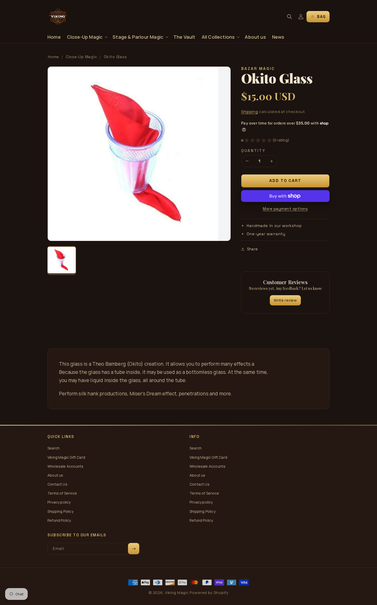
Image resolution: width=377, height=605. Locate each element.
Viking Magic (177, 592)
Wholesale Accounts (65, 466)
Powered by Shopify (209, 592)
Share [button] (252, 249)
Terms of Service (62, 493)
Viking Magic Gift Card (66, 457)
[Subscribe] (133, 548)
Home (53, 56)
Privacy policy (59, 502)
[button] (87, 37)
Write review (285, 300)
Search (53, 448)
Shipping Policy (60, 511)
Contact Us (57, 484)
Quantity (253, 150)
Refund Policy (59, 520)
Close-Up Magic (81, 56)
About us (55, 475)
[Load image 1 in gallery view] (61, 260)
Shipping (249, 111)
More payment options (285, 208)
